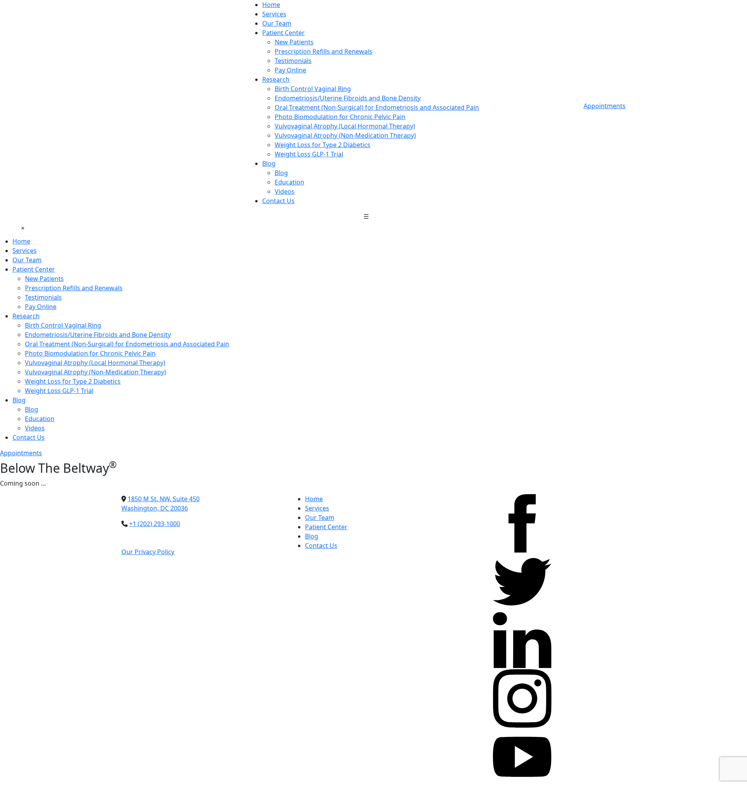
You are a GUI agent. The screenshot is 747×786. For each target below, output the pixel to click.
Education (289, 182)
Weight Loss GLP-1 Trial (309, 154)
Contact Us (278, 200)
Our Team (276, 23)
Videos (285, 191)
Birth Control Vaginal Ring (313, 88)
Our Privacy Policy (147, 551)
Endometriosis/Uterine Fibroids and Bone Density (348, 98)
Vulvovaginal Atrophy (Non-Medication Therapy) (345, 135)
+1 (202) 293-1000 (154, 523)
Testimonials (293, 60)
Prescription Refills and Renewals (323, 51)
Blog (268, 163)
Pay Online (290, 70)
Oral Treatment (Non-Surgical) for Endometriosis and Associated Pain (377, 107)
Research (275, 79)
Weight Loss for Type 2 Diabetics (322, 144)
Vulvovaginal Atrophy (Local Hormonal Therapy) (345, 126)
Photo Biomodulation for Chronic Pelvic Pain (340, 116)
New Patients (294, 42)
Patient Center (283, 32)
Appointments (605, 106)
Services (274, 14)
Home (271, 4)
